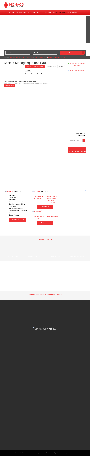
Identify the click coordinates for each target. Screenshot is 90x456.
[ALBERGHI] (88, 36)
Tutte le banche (45, 206)
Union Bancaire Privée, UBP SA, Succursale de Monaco (52, 199)
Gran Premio (50, 12)
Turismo (18, 12)
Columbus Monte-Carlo (38, 217)
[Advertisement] (77, 101)
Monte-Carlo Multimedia (21, 453)
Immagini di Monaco (72, 12)
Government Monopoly (40, 57)
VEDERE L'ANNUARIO (17, 220)
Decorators (12, 197)
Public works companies (16, 202)
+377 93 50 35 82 (51, 67)
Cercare (71, 53)
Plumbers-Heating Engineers (18, 210)
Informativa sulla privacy (35, 453)
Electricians (12, 199)
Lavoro (43, 12)
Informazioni (60, 12)
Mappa (28, 70)
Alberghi (24, 12)
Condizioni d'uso (48, 453)
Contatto (28, 67)
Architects (12, 195)
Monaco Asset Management (38, 197)
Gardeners (12, 206)
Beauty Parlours (14, 215)
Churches (12, 213)
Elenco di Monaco (15, 57)
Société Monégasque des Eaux (56, 57)
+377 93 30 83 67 (38, 67)
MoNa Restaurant (52, 216)
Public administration (27, 57)
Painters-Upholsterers (16, 208)
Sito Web (61, 67)
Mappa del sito (68, 453)
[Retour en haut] (86, 452)
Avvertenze (76, 453)
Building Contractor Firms (17, 204)
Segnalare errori (9, 85)
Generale (11, 12)
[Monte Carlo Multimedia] (85, 190)
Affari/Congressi (34, 12)
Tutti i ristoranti (45, 223)
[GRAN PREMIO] (88, 40)
